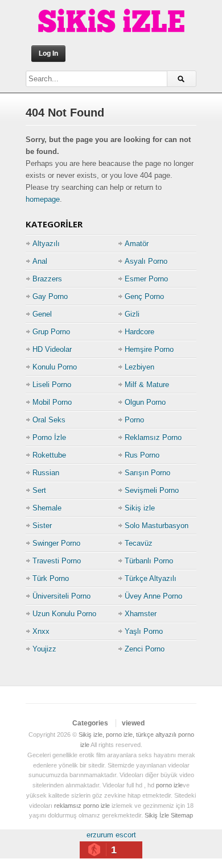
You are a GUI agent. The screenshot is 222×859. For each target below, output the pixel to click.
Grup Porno (51, 331)
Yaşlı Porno (144, 631)
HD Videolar (52, 349)
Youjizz (44, 649)
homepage (43, 199)
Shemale (46, 508)
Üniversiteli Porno (61, 596)
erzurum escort (111, 835)
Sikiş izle (140, 508)
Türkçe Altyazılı (150, 578)
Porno (134, 420)
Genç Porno (144, 296)
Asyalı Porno (146, 261)
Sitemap (182, 815)
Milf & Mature (147, 384)
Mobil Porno (52, 402)
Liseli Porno (51, 384)
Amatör (137, 243)
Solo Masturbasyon (156, 525)
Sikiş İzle (157, 815)
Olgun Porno (145, 402)
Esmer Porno (146, 279)
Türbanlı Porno (149, 561)
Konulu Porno (54, 367)
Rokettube (49, 455)
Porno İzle (49, 437)
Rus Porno (142, 455)
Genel (42, 314)
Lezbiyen (139, 367)
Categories (90, 723)
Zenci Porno (145, 649)
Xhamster (141, 613)
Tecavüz (139, 543)
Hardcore (139, 331)
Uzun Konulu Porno (64, 613)
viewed (133, 723)
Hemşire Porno (149, 349)
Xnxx (41, 631)
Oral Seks (48, 420)
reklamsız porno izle (82, 805)
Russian (45, 472)
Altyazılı (46, 243)
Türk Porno (50, 578)
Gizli (132, 314)
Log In (48, 53)
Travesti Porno (56, 561)
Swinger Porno (56, 543)
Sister (42, 525)
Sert (39, 490)
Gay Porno (50, 296)
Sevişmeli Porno (152, 490)
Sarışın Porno (147, 472)
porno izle (169, 785)
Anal (39, 261)
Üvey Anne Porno (153, 596)
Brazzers (47, 279)
